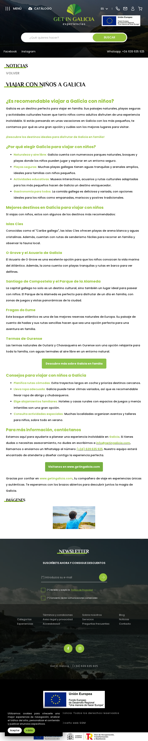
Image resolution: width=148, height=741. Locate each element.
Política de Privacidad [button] (82, 589)
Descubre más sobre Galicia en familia (74, 364)
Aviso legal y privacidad (58, 619)
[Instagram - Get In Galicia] (80, 648)
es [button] (102, 9)
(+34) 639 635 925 (85, 666)
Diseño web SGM (74, 722)
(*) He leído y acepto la (59, 589)
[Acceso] (133, 9)
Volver (12, 73)
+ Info (29, 730)
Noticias (124, 619)
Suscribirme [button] (103, 577)
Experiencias (25, 624)
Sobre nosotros (92, 615)
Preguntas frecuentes (95, 624)
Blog (122, 615)
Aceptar (14, 730)
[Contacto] (125, 9)
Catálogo (42, 9)
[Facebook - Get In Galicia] (68, 648)
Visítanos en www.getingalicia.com (74, 467)
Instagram (28, 51)
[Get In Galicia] (74, 15)
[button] (14, 9)
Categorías (24, 619)
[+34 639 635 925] (118, 9)
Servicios (88, 619)
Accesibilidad (51, 624)
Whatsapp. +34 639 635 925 (125, 51)
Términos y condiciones (58, 615)
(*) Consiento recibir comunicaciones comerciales (72, 598)
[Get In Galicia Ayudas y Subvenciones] (121, 20)
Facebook (10, 51)
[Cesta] (140, 9)
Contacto (125, 624)
